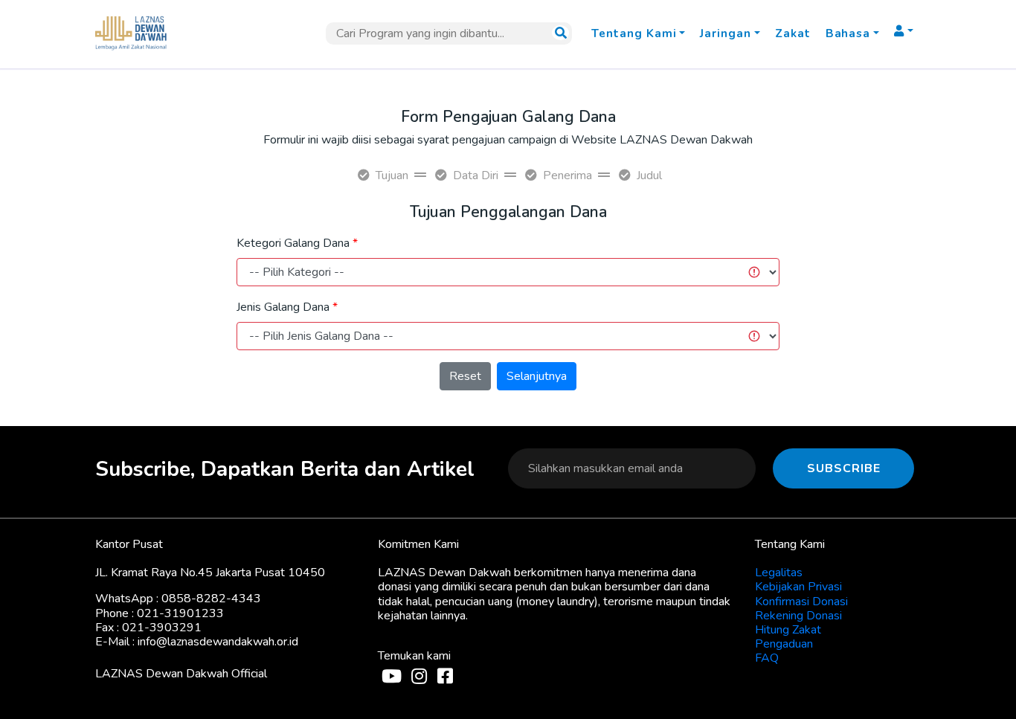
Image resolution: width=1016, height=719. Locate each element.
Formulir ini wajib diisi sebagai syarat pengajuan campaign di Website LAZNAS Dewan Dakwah (508, 140)
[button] (638, 34)
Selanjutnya (537, 376)
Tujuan (392, 175)
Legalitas (779, 572)
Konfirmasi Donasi (801, 601)
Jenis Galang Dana (283, 307)
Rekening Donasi (798, 615)
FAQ (767, 658)
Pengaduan (784, 644)
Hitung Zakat (788, 630)
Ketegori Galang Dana (293, 243)
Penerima (567, 175)
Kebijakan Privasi (798, 586)
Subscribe (844, 468)
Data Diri (475, 175)
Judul (649, 175)
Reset (465, 376)
